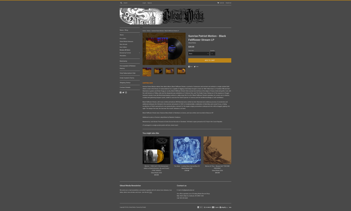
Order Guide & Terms (127, 78)
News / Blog (124, 30)
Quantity (212, 50)
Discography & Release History (127, 67)
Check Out (228, 3)
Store (130, 35)
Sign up (150, 3)
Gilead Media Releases (126, 41)
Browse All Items (125, 50)
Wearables (123, 55)
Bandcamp (123, 61)
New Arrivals (123, 44)
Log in (144, 3)
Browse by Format (130, 53)
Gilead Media (132, 207)
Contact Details (125, 87)
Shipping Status (125, 83)
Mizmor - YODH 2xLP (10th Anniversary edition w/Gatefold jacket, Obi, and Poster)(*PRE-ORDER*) (156, 168)
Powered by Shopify (141, 207)
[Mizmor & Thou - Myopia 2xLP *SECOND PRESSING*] (217, 150)
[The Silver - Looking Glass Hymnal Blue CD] (187, 150)
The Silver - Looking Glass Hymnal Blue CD (187, 166)
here (150, 192)
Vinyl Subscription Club (127, 73)
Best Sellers (123, 47)
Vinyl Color (191, 50)
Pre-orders (123, 38)
